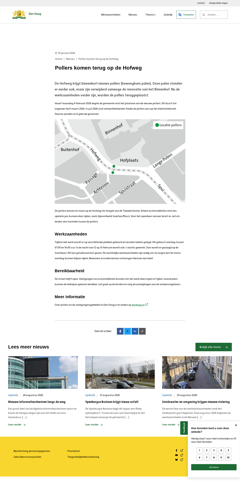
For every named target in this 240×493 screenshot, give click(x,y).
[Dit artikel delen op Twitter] (127, 331)
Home (58, 59)
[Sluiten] (236, 425)
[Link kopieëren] (142, 331)
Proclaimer (73, 451)
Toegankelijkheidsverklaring (83, 457)
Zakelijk (168, 14)
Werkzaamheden (110, 14)
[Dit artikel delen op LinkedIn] (135, 331)
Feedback (184, 428)
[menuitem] (110, 14)
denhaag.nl (138, 305)
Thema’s (150, 14)
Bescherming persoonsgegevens (32, 451)
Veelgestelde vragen (218, 3)
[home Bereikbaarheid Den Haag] (26, 15)
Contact (201, 3)
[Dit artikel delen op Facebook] (120, 331)
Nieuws (132, 14)
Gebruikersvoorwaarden (27, 457)
